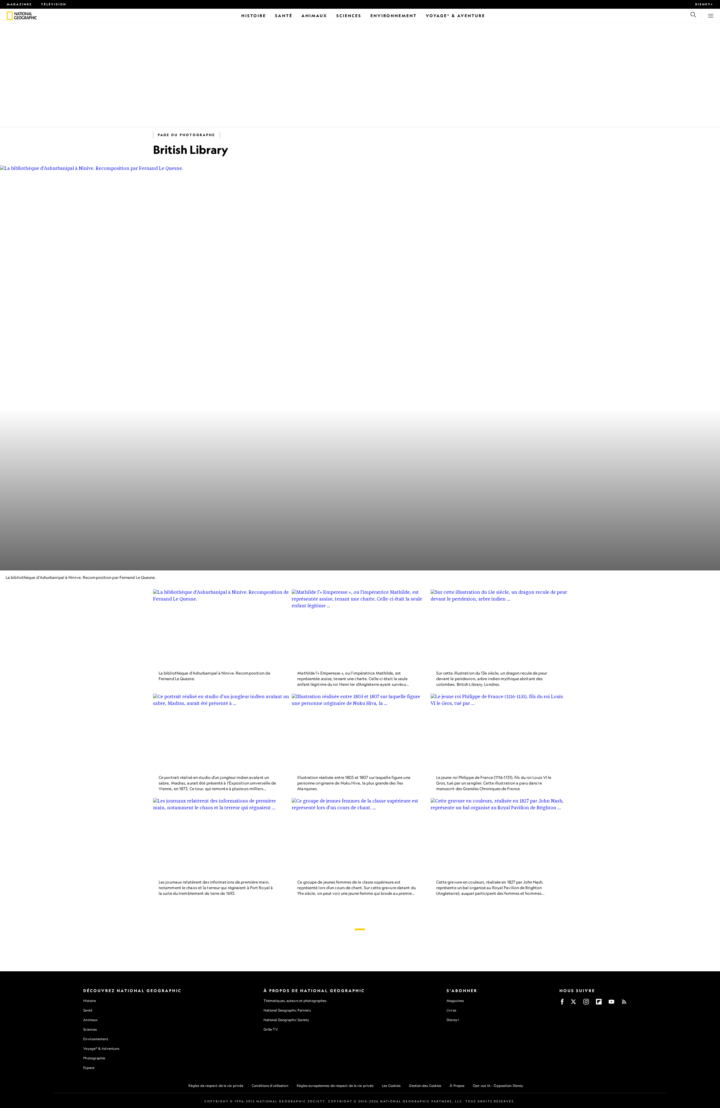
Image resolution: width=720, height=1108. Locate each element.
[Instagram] (586, 1003)
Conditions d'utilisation (270, 1086)
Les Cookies (391, 1086)
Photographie (94, 1058)
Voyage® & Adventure (101, 1048)
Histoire (89, 1001)
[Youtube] (611, 1003)
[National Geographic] (10, 16)
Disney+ (704, 4)
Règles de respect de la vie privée (215, 1086)
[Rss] (624, 1003)
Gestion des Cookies (425, 1086)
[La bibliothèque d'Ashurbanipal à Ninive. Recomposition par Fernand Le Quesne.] (360, 367)
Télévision (53, 4)
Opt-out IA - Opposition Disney (498, 1086)
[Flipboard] (599, 1003)
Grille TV (271, 1029)
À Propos (457, 1086)
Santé (87, 1010)
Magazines (19, 4)
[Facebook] (562, 1003)
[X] (573, 1003)
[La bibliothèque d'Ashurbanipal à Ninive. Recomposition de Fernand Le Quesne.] (221, 627)
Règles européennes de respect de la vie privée (335, 1086)
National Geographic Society (286, 1020)
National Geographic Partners (287, 1010)
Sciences (90, 1029)
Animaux (90, 1020)
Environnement (95, 1039)
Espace (88, 1068)
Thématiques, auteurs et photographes (295, 1001)
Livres (451, 1010)
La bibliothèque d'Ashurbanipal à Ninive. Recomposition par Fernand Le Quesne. (81, 577)
